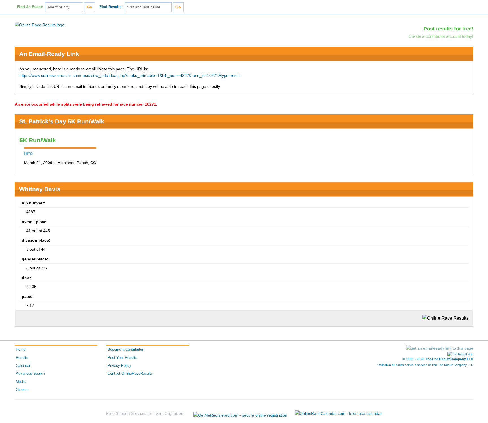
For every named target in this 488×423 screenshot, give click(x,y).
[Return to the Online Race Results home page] (39, 24)
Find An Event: (30, 7)
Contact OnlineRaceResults (130, 374)
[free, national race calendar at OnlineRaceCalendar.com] (338, 413)
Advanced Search (30, 374)
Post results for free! (448, 29)
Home (20, 350)
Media (21, 382)
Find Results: (111, 7)
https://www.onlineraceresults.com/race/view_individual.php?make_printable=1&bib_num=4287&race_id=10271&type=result (130, 75)
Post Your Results (122, 358)
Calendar (23, 366)
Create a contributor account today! (441, 36)
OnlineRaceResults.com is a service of (425, 365)
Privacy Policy (119, 366)
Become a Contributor (125, 350)
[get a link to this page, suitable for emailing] (439, 348)
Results (22, 358)
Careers (22, 390)
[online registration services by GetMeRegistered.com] (240, 413)
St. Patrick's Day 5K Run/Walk (61, 121)
